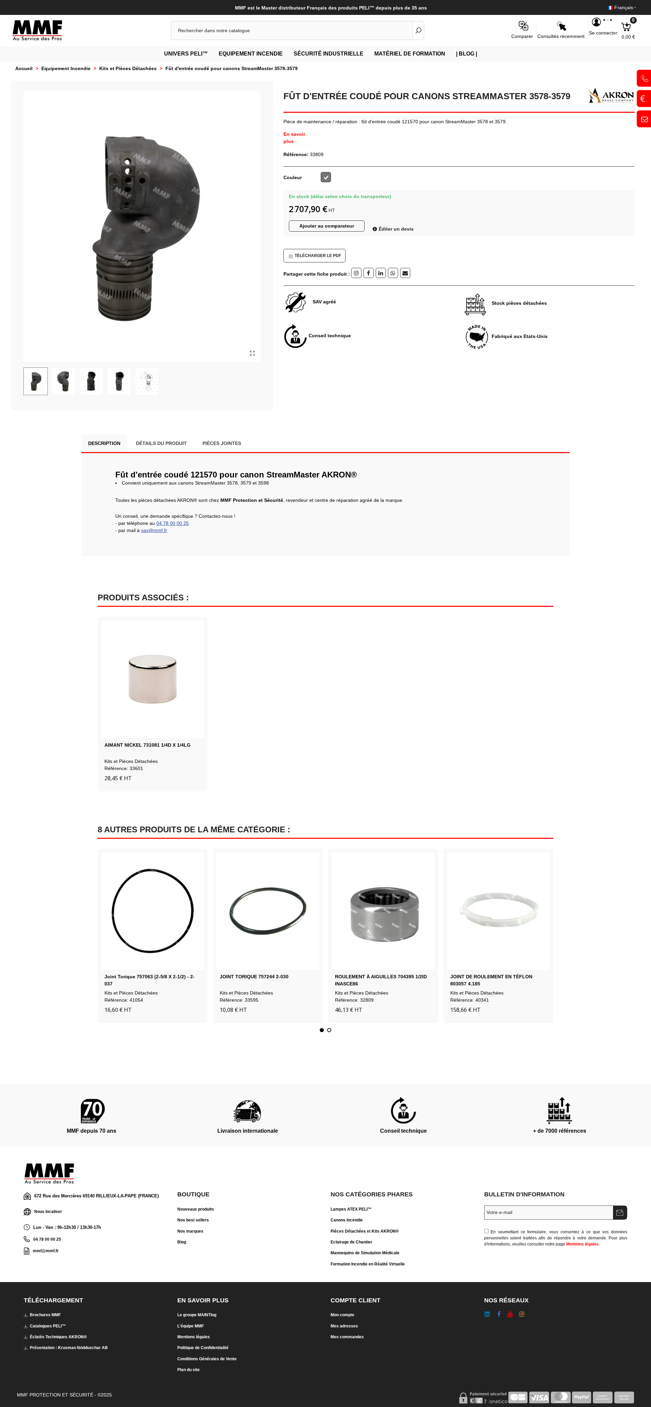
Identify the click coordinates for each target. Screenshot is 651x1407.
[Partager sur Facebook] (368, 273)
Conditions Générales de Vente (207, 1359)
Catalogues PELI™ (48, 1326)
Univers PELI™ (186, 54)
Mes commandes (347, 1337)
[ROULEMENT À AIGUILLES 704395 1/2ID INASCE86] (383, 911)
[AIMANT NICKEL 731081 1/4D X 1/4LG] (152, 679)
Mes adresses (344, 1326)
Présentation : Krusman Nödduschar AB (69, 1347)
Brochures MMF (45, 1315)
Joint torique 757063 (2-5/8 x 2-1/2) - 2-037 (149, 980)
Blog (181, 1242)
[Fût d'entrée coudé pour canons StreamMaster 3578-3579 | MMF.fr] (252, 353)
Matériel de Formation (409, 54)
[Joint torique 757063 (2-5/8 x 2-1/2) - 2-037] (152, 911)
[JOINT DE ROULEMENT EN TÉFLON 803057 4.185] (498, 911)
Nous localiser (48, 1211)
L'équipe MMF (190, 1326)
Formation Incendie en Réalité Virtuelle (368, 1264)
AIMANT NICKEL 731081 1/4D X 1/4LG (147, 745)
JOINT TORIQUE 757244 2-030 (254, 976)
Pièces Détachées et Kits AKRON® (365, 1231)
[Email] (405, 273)
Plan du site (188, 1369)
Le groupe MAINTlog (196, 1315)
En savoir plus (294, 137)
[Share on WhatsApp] (393, 273)
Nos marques (190, 1231)
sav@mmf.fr (154, 530)
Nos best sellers (193, 1220)
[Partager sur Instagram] (356, 273)
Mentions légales (582, 1244)
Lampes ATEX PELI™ (351, 1209)
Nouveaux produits (195, 1209)
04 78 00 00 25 (172, 523)
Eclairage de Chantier (351, 1242)
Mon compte (342, 1315)
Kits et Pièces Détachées (131, 761)
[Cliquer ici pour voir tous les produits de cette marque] (609, 95)
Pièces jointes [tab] (221, 443)
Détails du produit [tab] (161, 443)
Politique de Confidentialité (203, 1347)
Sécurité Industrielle (328, 54)
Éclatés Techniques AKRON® (58, 1337)
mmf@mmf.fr (46, 1251)
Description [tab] (104, 443)
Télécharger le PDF (318, 255)
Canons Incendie (347, 1220)
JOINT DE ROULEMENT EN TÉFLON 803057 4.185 (491, 980)
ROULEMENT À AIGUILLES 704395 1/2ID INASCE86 (381, 980)
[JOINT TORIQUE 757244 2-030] (267, 911)
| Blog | (466, 54)
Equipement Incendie (251, 54)
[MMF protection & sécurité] (49, 30)
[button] (322, 1030)
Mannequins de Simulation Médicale (365, 1253)
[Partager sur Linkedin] (381, 273)
